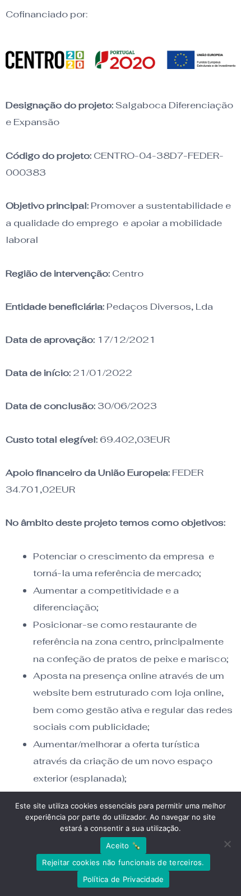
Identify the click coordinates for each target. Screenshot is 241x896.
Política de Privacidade (123, 879)
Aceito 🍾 (123, 845)
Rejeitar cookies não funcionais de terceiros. (123, 862)
